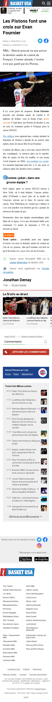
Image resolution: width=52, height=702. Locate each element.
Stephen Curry (32, 609)
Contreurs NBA (9, 660)
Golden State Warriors (12, 590)
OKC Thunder (8, 620)
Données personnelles (38, 675)
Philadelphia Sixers (11, 616)
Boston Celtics (9, 597)
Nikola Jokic (31, 601)
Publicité (26, 669)
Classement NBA (10, 641)
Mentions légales (9, 675)
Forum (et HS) (9, 337)
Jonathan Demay (17, 280)
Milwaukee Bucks (10, 605)
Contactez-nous (14, 669)
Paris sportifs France (34, 645)
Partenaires (37, 669)
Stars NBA (30, 586)
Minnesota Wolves (10, 601)
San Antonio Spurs (11, 624)
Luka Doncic (31, 597)
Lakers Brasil (31, 641)
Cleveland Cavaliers (11, 628)
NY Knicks (7, 609)
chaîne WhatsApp (18, 262)
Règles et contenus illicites (31, 337)
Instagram (39, 545)
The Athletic (8, 136)
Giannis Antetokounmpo (36, 620)
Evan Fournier (19, 285)
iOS (26, 559)
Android (41, 559)
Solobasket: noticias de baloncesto (36, 636)
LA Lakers (7, 594)
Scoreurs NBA (9, 649)
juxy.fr (26, 697)
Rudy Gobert (31, 613)
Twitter (40, 41)
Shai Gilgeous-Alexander (32, 629)
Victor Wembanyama (34, 594)
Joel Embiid (31, 624)
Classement (27, 374)
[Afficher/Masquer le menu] (49, 3)
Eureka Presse (40, 689)
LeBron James (32, 590)
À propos (22, 675)
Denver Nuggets (9, 613)
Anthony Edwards (33, 605)
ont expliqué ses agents (38, 161)
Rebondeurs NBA (10, 653)
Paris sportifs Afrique (35, 649)
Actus (8, 374)
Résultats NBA (9, 645)
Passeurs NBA (9, 656)
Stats (16, 374)
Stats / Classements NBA (11, 636)
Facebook (46, 41)
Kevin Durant (31, 616)
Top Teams (8, 586)
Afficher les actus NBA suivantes (24, 516)
